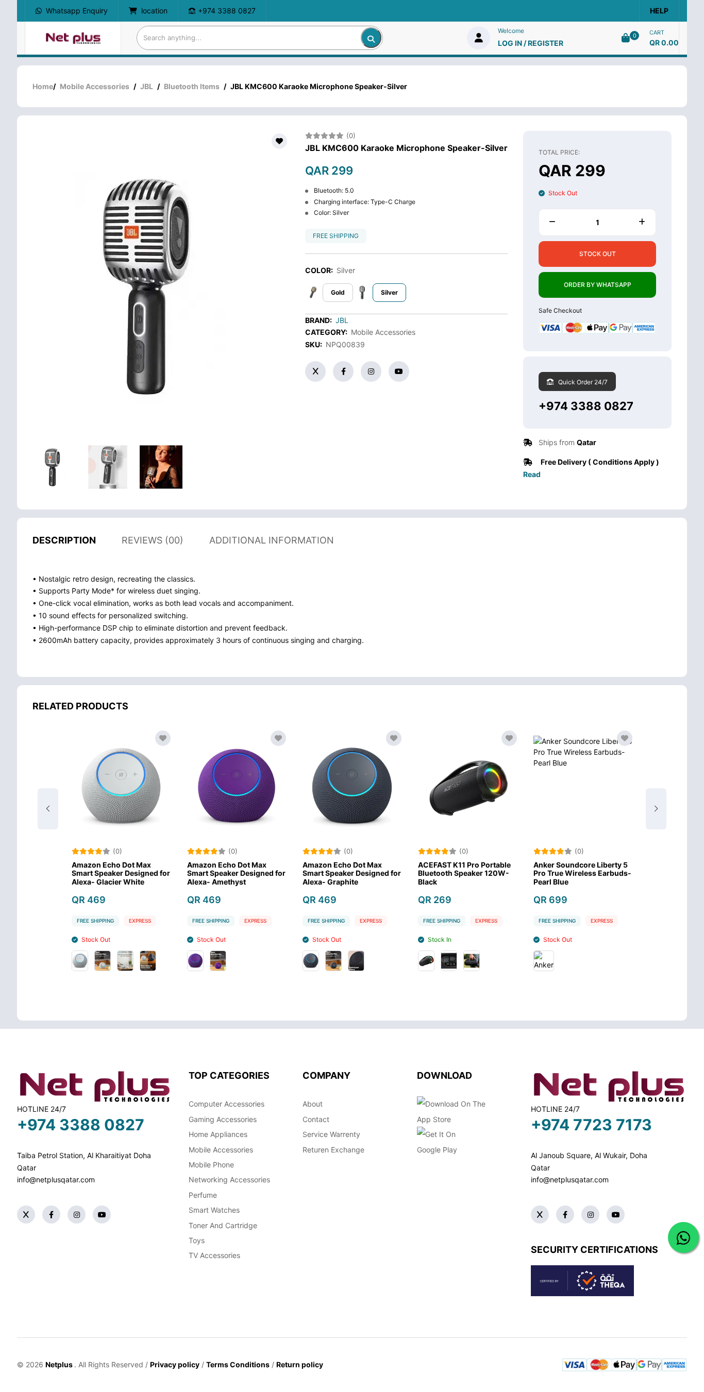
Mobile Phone (211, 1164)
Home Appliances (218, 1134)
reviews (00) (152, 540)
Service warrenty (331, 1134)
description (64, 540)
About (313, 1103)
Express (140, 921)
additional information (271, 540)
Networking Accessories (229, 1179)
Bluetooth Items (192, 86)
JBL (146, 86)
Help (659, 10)
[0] (626, 38)
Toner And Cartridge (223, 1225)
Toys (197, 1240)
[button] (656, 808)
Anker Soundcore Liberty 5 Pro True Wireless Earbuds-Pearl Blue (582, 874)
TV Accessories (214, 1255)
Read (532, 474)
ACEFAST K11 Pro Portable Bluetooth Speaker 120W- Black (464, 874)
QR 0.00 (664, 42)
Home (42, 86)
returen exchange (333, 1149)
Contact (316, 1119)
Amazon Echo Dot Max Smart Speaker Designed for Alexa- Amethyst (236, 874)
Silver (389, 292)
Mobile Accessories (94, 86)
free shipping (336, 236)
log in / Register (530, 43)
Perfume (203, 1195)
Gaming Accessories (223, 1119)
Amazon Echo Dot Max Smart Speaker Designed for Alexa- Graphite (352, 874)
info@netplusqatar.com (56, 1179)
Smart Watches (214, 1210)
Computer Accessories (226, 1103)
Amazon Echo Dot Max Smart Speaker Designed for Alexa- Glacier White (121, 874)
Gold (338, 292)
